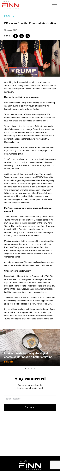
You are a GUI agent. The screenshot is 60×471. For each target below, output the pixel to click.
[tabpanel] (30, 347)
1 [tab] (25, 368)
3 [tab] (31, 368)
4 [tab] (34, 368)
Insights (9, 16)
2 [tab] (28, 368)
